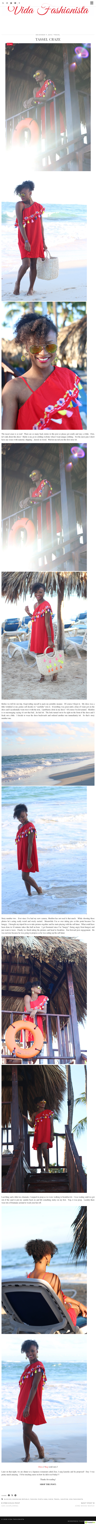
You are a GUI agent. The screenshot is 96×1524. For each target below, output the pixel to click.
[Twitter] (3, 3)
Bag (46, 1466)
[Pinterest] (11, 3)
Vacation (64, 1499)
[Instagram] (7, 3)
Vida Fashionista (76, 1499)
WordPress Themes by (81, 1521)
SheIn (50, 1499)
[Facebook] (15, 3)
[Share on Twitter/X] (12, 1495)
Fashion (33, 1499)
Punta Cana (43, 1499)
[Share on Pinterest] (15, 1495)
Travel (57, 35)
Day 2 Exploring (11, 1504)
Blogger (8, 1499)
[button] (93, 3)
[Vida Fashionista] (48, 9)
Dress (40, 1466)
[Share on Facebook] (9, 1495)
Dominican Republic (20, 1499)
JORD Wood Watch (84, 1504)
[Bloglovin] (19, 3)
